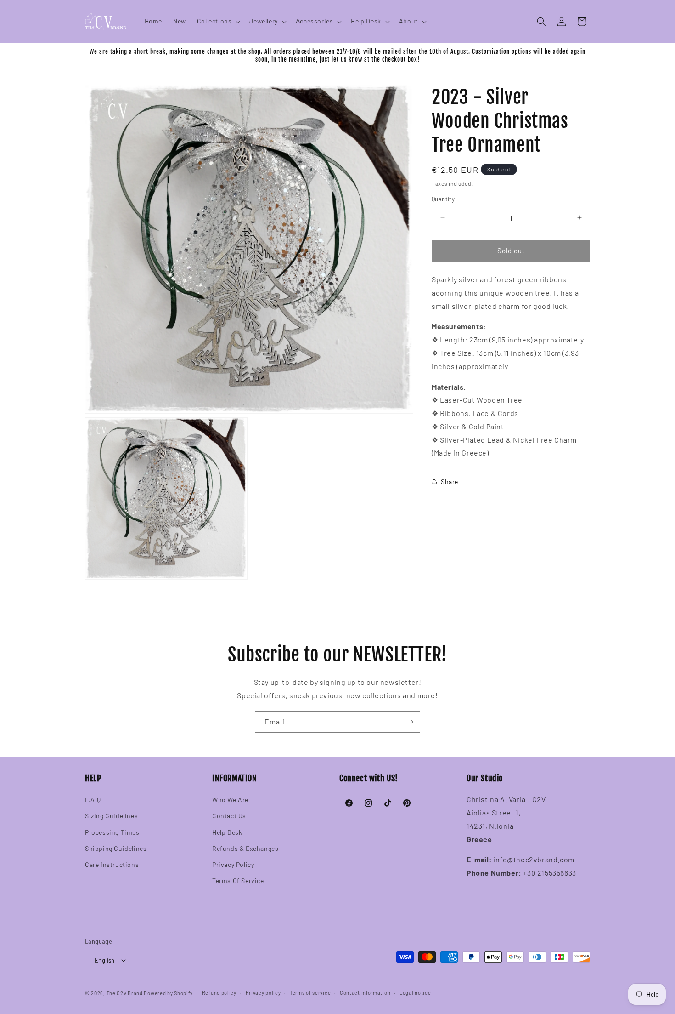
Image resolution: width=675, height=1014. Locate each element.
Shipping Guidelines (115, 848)
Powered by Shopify (168, 993)
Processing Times (112, 832)
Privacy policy (263, 992)
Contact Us (229, 816)
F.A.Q (93, 800)
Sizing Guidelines (111, 816)
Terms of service (310, 992)
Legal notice (415, 992)
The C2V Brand (125, 993)
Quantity (443, 199)
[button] (217, 21)
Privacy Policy (233, 864)
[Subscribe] (409, 722)
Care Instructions (112, 864)
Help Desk (227, 832)
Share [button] (449, 481)
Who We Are (230, 800)
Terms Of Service (238, 881)
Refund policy (219, 992)
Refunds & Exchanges (245, 848)
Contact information (365, 992)
